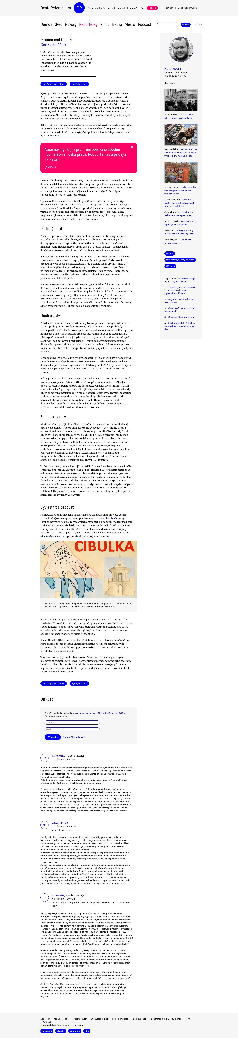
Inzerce (181, 1019)
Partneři (46, 1022)
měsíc (183, 281)
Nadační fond (156, 1019)
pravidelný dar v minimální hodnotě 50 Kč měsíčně (100, 713)
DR (79, 8)
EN (200, 24)
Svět (58, 24)
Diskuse (124, 1019)
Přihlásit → (53, 737)
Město (130, 24)
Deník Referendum (55, 8)
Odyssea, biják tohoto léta (181, 317)
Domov (46, 24)
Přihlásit (169, 7)
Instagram (75, 1031)
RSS (87, 1031)
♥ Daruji (152, 8)
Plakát (110, 518)
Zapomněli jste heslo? (74, 737)
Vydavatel (96, 1019)
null (190, 1019)
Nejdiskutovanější (186, 278)
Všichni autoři (81, 1019)
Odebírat (187, 7)
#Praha (169, 253)
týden (176, 281)
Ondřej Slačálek (53, 44)
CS (195, 24)
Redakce (66, 1019)
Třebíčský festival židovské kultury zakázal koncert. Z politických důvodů (179, 290)
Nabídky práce (139, 1019)
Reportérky (88, 24)
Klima (104, 24)
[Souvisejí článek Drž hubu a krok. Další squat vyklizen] (181, 100)
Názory (70, 24)
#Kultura (170, 266)
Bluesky (170, 1019)
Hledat (185, 24)
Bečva (117, 24)
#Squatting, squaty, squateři (180, 259)
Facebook (47, 1031)
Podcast (144, 24)
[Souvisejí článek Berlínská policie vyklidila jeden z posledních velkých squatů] (181, 173)
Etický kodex (110, 1019)
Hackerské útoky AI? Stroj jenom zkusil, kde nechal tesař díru (179, 326)
